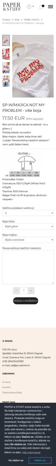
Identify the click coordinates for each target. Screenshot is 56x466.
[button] (30, 6)
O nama (6, 382)
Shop (17, 20)
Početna (6, 20)
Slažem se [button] (40, 460)
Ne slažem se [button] (16, 460)
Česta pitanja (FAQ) (12, 392)
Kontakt (6, 387)
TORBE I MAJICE (32, 20)
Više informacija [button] (31, 452)
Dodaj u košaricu (25, 300)
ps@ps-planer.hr (20, 365)
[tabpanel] (33, 66)
